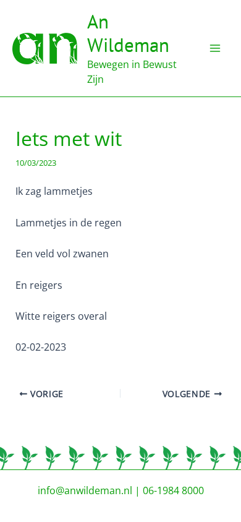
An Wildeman (128, 33)
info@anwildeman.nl (85, 490)
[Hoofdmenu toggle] (215, 48)
